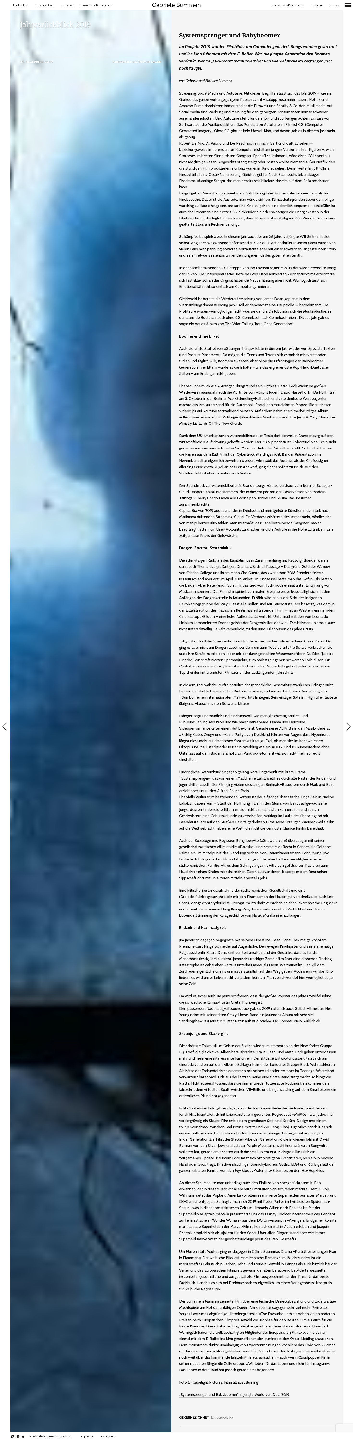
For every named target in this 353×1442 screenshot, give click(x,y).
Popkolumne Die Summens (96, 5)
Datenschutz (109, 1436)
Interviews (67, 5)
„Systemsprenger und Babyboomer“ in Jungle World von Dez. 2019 (234, 1394)
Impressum (87, 1436)
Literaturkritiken (44, 5)
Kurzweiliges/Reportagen (287, 5)
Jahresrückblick (222, 1418)
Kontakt (335, 5)
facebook (20, 1437)
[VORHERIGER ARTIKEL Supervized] (5, 727)
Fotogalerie (316, 5)
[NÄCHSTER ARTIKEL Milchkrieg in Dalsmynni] (348, 727)
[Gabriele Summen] (176, 5)
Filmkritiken (20, 5)
